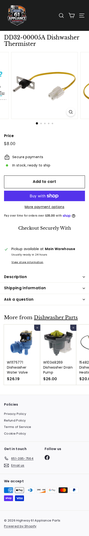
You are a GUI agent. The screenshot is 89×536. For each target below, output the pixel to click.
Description (15, 276)
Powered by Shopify (20, 526)
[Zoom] (70, 112)
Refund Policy (15, 420)
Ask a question (18, 299)
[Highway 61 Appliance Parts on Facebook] (47, 457)
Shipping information (25, 287)
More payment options (44, 206)
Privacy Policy (15, 414)
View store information (27, 262)
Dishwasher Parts (56, 317)
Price (9, 135)
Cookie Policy (15, 433)
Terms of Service (17, 427)
